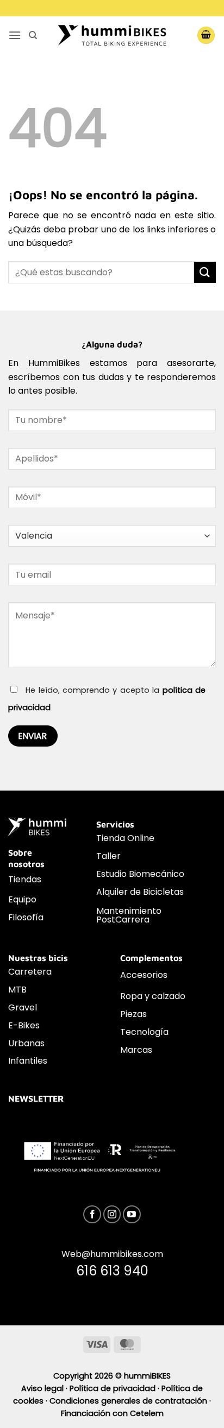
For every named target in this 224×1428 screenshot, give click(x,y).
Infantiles (27, 1060)
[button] (14, 35)
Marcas (136, 1050)
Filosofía (25, 917)
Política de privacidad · (115, 1388)
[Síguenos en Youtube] (132, 1214)
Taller (108, 856)
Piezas (133, 1014)
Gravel (22, 1007)
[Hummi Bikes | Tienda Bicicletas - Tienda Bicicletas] (112, 35)
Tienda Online (125, 838)
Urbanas (26, 1043)
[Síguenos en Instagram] (112, 1214)
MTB (17, 989)
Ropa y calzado (152, 996)
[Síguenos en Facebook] (92, 1214)
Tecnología (144, 1032)
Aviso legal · (45, 1388)
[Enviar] (205, 272)
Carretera (30, 971)
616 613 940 (112, 1271)
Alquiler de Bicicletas (140, 892)
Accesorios (143, 975)
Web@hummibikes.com (112, 1254)
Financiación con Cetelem (112, 1413)
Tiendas (24, 879)
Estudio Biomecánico (140, 874)
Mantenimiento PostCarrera (128, 915)
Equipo (22, 899)
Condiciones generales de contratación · (130, 1400)
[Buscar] (33, 35)
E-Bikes (24, 1025)
